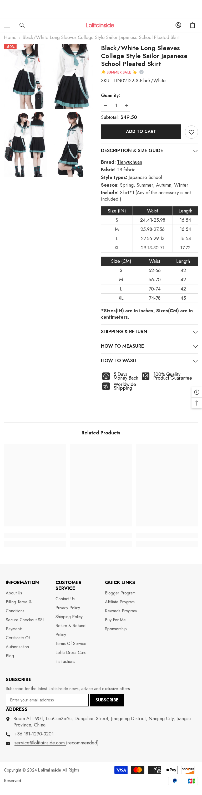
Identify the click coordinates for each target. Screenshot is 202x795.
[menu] (7, 25)
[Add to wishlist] (191, 132)
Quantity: (110, 95)
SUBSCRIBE (107, 700)
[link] (35, 535)
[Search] (22, 25)
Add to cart (141, 131)
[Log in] (178, 25)
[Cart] (192, 25)
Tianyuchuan (129, 162)
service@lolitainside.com (40, 742)
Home (10, 37)
